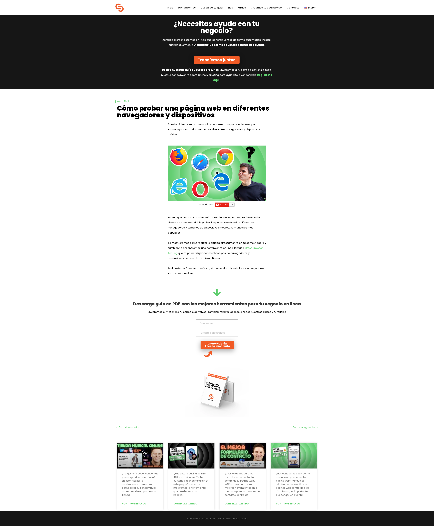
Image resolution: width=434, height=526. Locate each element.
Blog (230, 7)
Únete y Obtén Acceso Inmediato (217, 345)
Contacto (293, 7)
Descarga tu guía (212, 7)
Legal (244, 518)
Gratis (242, 7)
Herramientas (187, 7)
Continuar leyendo (134, 503)
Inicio (170, 7)
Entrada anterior (127, 427)
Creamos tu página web (266, 7)
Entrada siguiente (305, 427)
